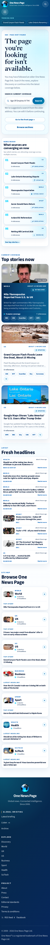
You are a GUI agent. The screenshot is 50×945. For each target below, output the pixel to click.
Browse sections (25, 127)
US (16, 647)
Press (4, 892)
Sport (18, 700)
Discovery (6, 841)
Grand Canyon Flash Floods (13, 22)
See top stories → (12, 242)
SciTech (19, 751)
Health (15, 725)
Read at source (42, 468)
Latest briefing (8, 816)
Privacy (4, 906)
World (18, 594)
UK (16, 619)
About (4, 888)
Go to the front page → (25, 119)
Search (38, 100)
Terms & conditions (10, 911)
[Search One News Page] (45, 4)
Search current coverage (18, 94)
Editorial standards (10, 902)
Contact (5, 897)
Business (20, 674)
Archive (4, 828)
